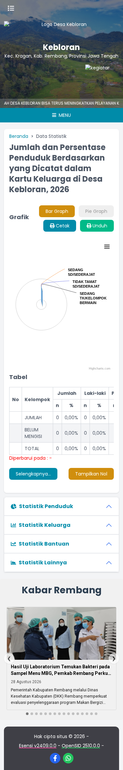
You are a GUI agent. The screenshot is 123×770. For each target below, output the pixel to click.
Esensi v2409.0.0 (37, 745)
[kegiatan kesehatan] (96, 77)
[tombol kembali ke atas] (109, 756)
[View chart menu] (107, 246)
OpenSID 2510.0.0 (81, 745)
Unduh (99, 225)
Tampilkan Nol (91, 474)
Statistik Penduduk (46, 506)
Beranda (18, 136)
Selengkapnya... (33, 474)
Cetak (62, 225)
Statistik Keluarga (45, 525)
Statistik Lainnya (43, 562)
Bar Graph (57, 211)
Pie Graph (96, 211)
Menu (64, 115)
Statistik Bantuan (44, 544)
